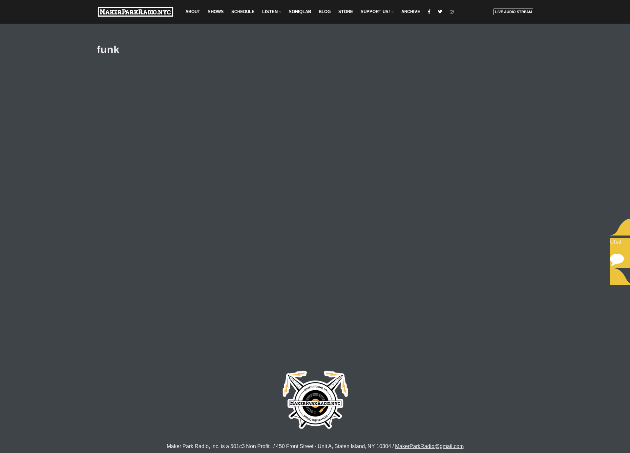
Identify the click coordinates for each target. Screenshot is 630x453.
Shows (216, 11)
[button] (280, 12)
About (192, 11)
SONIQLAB (300, 11)
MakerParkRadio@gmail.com (429, 446)
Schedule (243, 11)
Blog (325, 11)
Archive (410, 11)
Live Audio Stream (513, 12)
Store (345, 11)
